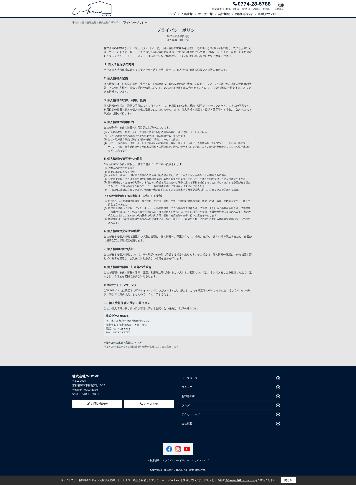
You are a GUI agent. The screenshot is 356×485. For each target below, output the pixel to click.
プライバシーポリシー (177, 460)
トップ (171, 14)
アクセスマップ (191, 414)
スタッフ (187, 387)
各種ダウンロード (270, 14)
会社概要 (224, 14)
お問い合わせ (244, 14)
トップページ (189, 378)
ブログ (185, 405)
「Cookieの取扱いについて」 (240, 480)
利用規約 (154, 460)
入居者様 (187, 14)
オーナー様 (205, 14)
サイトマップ (201, 460)
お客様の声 (188, 396)
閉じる (288, 480)
